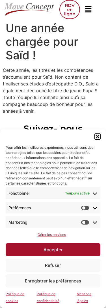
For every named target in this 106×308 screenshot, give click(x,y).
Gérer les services (52, 234)
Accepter (53, 249)
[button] (97, 136)
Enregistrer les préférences (53, 281)
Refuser (53, 265)
